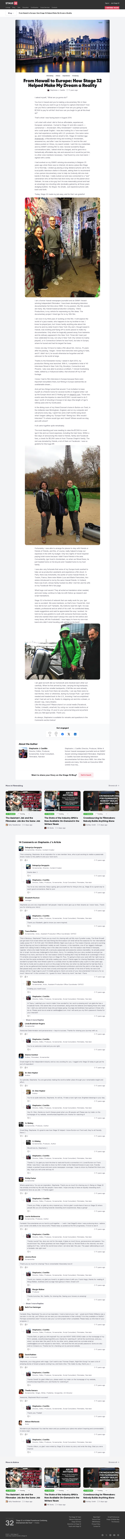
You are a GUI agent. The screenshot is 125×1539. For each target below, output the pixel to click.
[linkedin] (75, 734)
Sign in (107, 3)
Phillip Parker (30, 1178)
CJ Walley (29, 1123)
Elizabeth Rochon (32, 898)
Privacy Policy (96, 1524)
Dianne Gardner (31, 1055)
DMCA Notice (96, 1521)
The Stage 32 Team (75, 1517)
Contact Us (96, 1526)
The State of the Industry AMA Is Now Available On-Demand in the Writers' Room (61, 820)
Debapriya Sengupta (33, 847)
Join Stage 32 (115, 3)
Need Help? (96, 1517)
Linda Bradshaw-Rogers (35, 1024)
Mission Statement (75, 1519)
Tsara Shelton (31, 931)
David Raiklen (30, 1355)
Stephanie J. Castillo (40, 880)
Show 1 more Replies (35, 1304)
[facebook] (62, 734)
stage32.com (75, 395)
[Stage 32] (11, 3)
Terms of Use (96, 1519)
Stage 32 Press (76, 1521)
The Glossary (115, 1521)
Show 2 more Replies (35, 1020)
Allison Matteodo (32, 1422)
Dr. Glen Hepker (31, 1073)
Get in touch (86, 775)
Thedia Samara (31, 1390)
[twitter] (69, 734)
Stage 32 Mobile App (113, 1519)
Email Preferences (113, 1517)
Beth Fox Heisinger (33, 1307)
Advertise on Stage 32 (74, 1524)
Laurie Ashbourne (32, 1216)
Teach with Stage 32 (74, 1526)
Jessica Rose (30, 1257)
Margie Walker (38, 1289)
